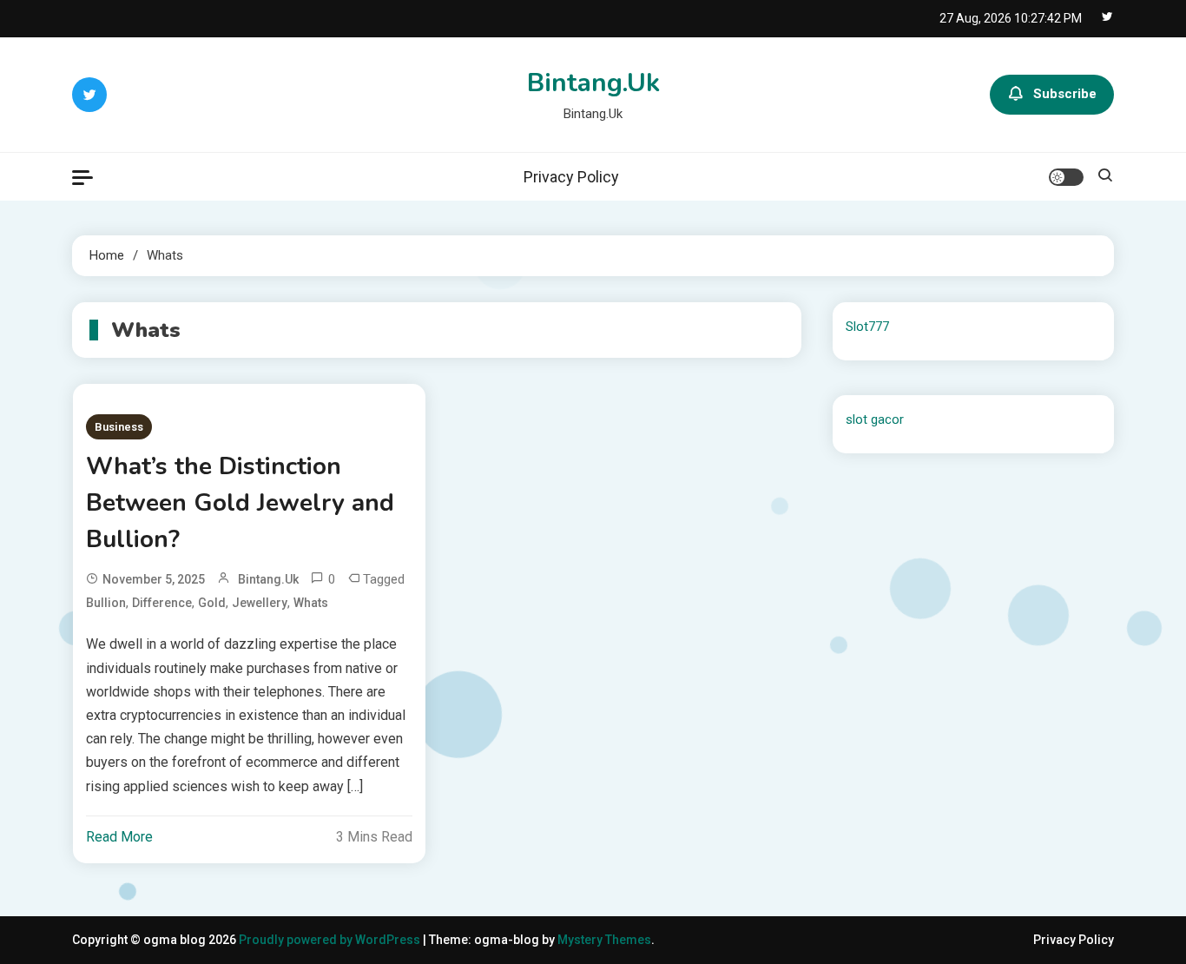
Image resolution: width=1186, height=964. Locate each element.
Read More (119, 837)
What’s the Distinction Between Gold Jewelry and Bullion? (240, 503)
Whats (310, 603)
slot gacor (875, 419)
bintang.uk (268, 579)
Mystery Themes (604, 940)
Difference (162, 603)
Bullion (106, 603)
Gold (212, 603)
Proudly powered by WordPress (331, 940)
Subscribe (1065, 94)
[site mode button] (1066, 177)
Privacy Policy (571, 177)
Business (119, 426)
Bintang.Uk (593, 83)
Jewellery (259, 603)
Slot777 (867, 326)
